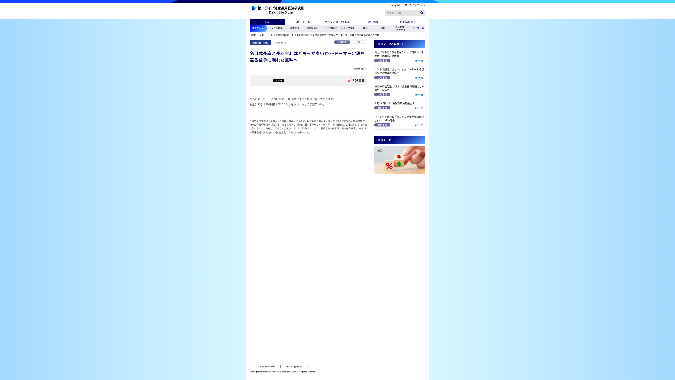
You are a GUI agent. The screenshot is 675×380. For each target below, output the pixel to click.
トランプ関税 (330, 28)
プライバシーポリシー (265, 366)
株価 (383, 28)
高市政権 (294, 28)
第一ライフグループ (415, 5)
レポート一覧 (266, 35)
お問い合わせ (408, 22)
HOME (267, 22)
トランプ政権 (348, 28)
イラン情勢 (277, 28)
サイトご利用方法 (294, 366)
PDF (358, 80)
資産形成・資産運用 (400, 28)
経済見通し (312, 28)
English (396, 5)
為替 (365, 28)
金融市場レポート (285, 35)
